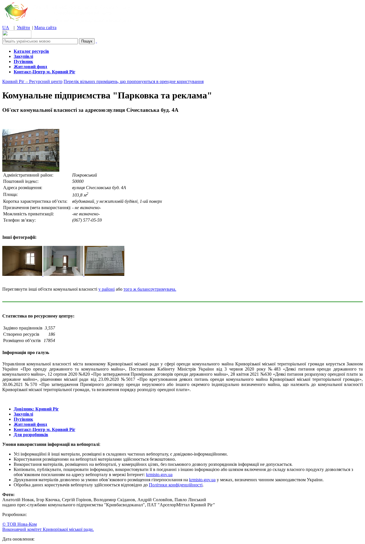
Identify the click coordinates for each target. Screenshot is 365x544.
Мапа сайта (45, 27)
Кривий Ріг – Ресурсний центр (32, 81)
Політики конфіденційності (175, 484)
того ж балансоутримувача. (149, 289)
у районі (106, 289)
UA (5, 27)
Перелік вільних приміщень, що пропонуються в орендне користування (134, 81)
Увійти (23, 27)
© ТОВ (19, 524)
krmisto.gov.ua (159, 474)
